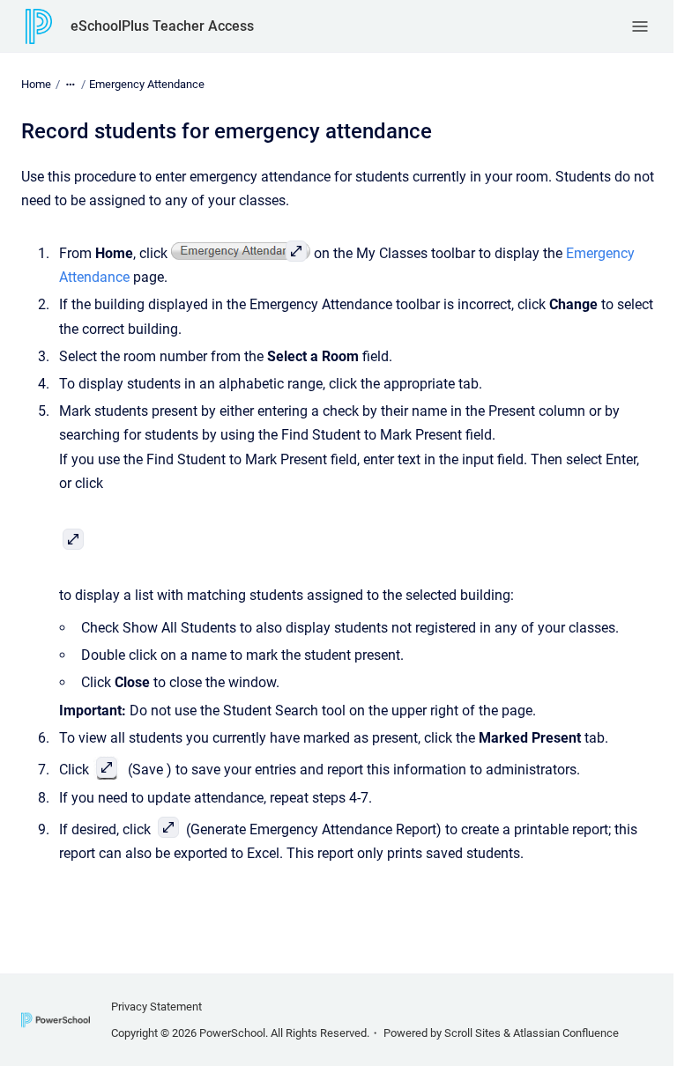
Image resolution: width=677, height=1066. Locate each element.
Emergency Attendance (147, 84)
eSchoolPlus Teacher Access (162, 26)
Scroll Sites (472, 1033)
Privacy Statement (156, 1006)
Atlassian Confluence (566, 1033)
